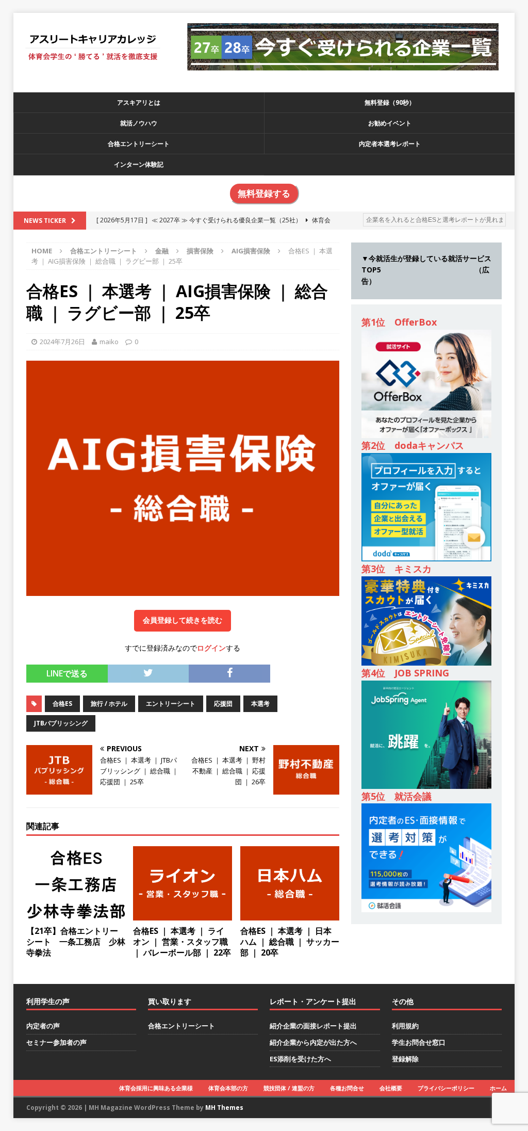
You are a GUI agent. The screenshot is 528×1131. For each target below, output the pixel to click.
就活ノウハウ (138, 123)
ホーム (498, 1088)
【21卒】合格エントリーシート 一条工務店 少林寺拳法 (75, 941)
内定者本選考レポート (390, 143)
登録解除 (405, 1058)
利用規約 (405, 1025)
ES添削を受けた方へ (300, 1058)
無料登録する (264, 193)
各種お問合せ (347, 1088)
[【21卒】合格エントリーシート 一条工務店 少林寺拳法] (75, 914)
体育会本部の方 (228, 1088)
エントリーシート (170, 703)
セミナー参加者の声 (56, 1042)
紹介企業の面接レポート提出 (313, 1025)
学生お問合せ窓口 (419, 1042)
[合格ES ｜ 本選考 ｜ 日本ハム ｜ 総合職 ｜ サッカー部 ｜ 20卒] (289, 914)
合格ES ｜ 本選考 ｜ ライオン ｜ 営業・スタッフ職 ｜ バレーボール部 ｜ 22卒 (182, 941)
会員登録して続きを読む (182, 620)
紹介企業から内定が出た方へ (313, 1042)
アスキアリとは (138, 102)
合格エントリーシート (139, 143)
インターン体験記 (138, 164)
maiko (109, 341)
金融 (162, 250)
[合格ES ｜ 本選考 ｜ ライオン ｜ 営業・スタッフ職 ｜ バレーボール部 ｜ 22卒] (182, 914)
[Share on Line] (277, 670)
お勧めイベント (389, 123)
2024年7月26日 (62, 341)
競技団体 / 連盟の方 (289, 1088)
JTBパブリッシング (61, 723)
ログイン (211, 648)
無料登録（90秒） (390, 102)
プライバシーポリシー (446, 1088)
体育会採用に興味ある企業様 (156, 1088)
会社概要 (391, 1088)
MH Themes (224, 1107)
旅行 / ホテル (109, 703)
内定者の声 (43, 1025)
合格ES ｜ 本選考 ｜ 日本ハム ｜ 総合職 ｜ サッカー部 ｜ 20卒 (289, 941)
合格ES (62, 703)
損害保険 (200, 250)
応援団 (223, 703)
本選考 (260, 703)
